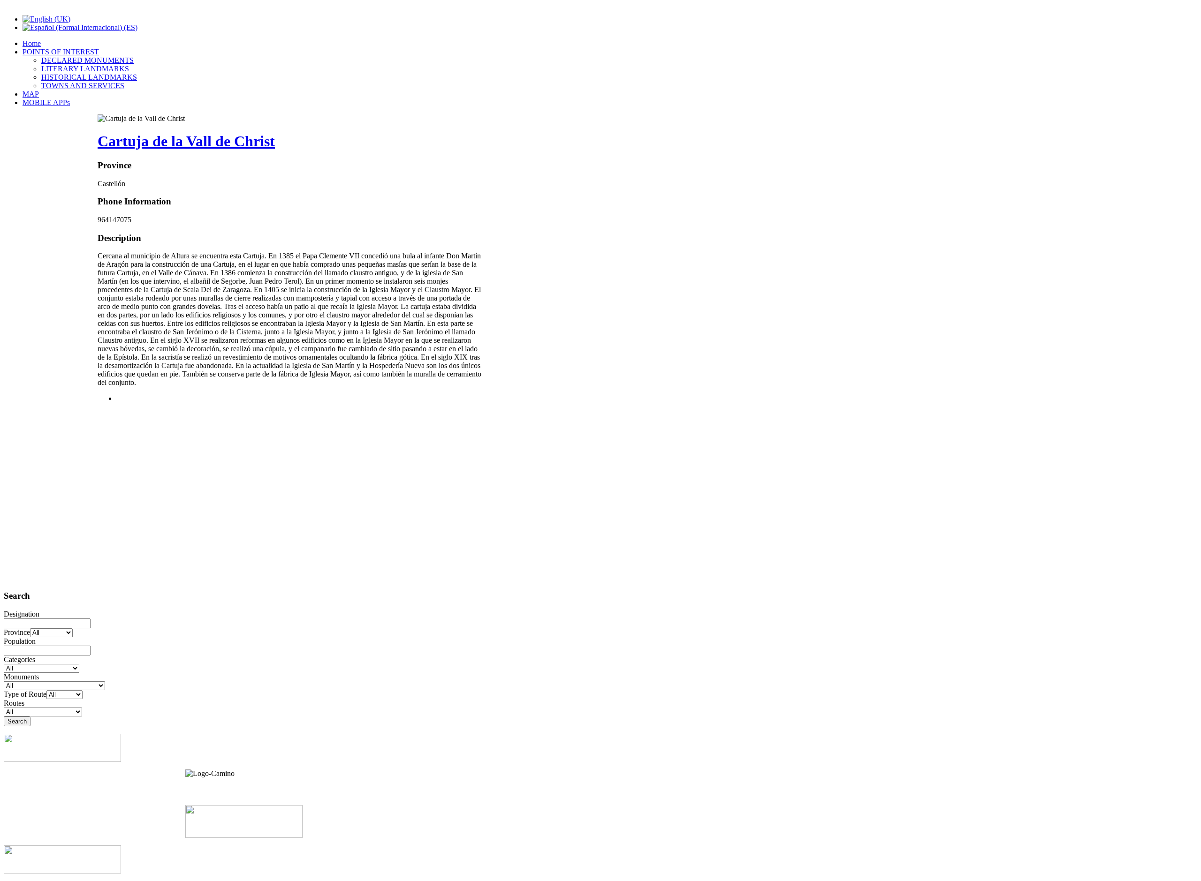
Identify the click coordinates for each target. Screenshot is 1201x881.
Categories (19, 659)
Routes (14, 703)
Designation (21, 614)
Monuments (21, 677)
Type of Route (25, 694)
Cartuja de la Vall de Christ (186, 141)
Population (20, 641)
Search (17, 721)
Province (17, 632)
